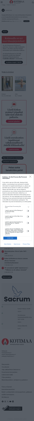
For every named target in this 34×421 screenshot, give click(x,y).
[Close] (30, 177)
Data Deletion (7, 244)
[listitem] (17, 207)
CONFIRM (10, 238)
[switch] (27, 211)
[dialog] (17, 210)
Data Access (17, 244)
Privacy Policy (26, 244)
